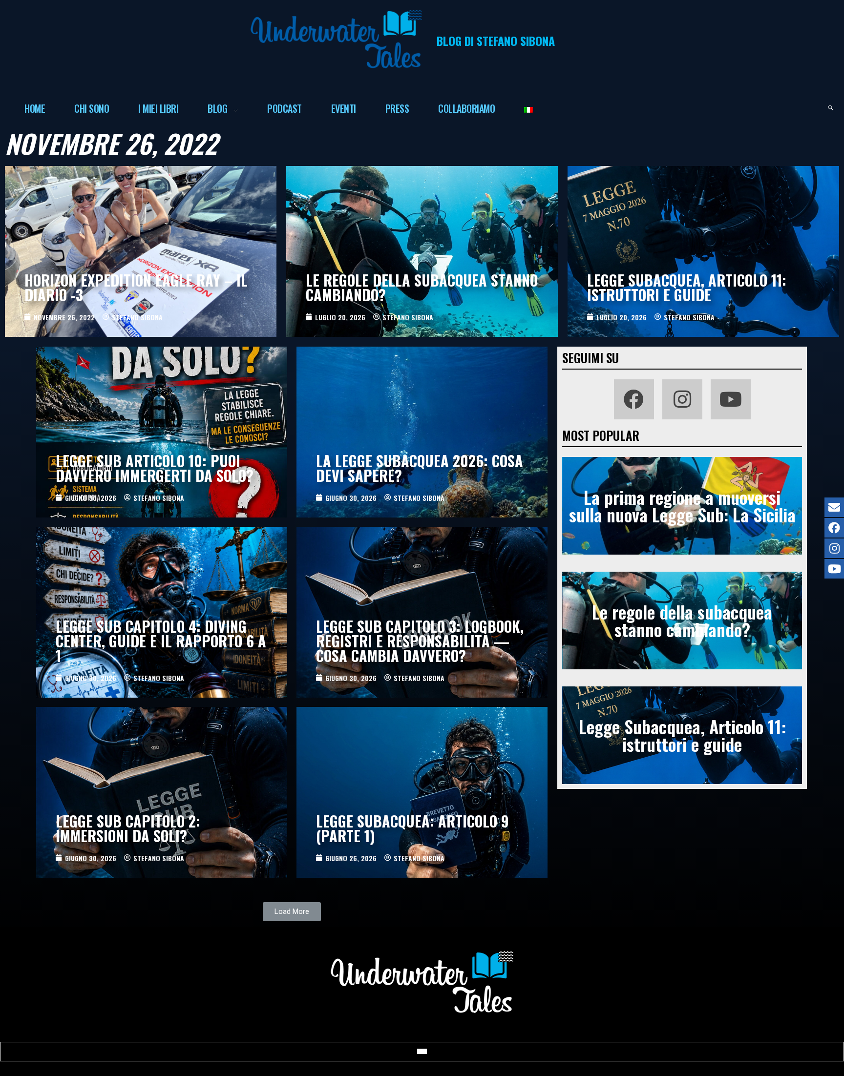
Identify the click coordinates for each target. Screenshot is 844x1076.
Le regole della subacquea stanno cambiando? (422, 287)
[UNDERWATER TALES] (336, 39)
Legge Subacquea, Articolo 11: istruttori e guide (686, 287)
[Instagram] (682, 399)
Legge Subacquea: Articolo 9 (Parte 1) (412, 828)
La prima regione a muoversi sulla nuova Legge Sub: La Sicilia (682, 505)
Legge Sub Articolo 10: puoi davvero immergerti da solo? (154, 468)
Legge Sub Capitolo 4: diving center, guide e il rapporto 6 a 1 (161, 640)
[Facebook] (634, 399)
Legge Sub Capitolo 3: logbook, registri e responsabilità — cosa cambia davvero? (420, 640)
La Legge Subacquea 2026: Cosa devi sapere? (419, 468)
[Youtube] (731, 399)
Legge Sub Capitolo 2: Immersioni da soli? (128, 828)
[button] (292, 911)
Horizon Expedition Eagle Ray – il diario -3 (136, 287)
